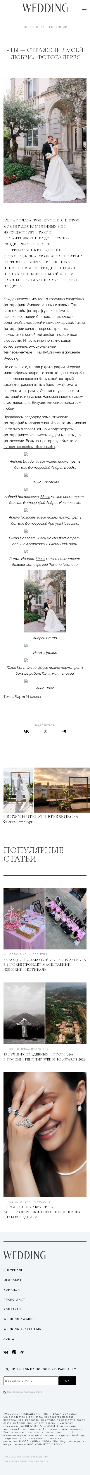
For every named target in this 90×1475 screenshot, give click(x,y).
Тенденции (57, 27)
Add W (9, 1338)
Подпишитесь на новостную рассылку (39, 1369)
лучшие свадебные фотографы (29, 447)
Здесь (40, 461)
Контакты (12, 1309)
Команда (11, 1289)
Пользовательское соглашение (25, 1457)
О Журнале (13, 1270)
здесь (41, 517)
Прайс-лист (14, 1299)
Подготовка (34, 27)
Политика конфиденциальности (26, 1461)
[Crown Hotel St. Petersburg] (45, 819)
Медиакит (12, 1280)
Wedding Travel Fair (22, 1328)
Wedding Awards (19, 1319)
